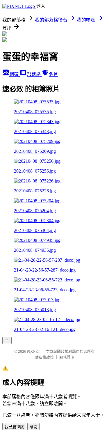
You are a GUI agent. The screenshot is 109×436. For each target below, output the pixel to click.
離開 (33, 427)
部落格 (34, 74)
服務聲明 (66, 357)
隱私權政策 (44, 357)
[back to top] (7, 340)
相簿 (14, 74)
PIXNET (33, 351)
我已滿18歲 (14, 427)
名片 (53, 74)
